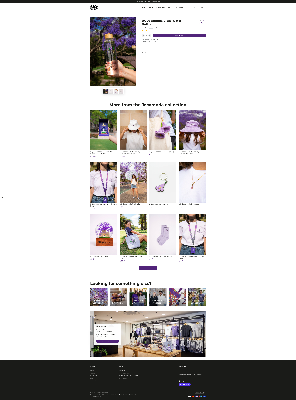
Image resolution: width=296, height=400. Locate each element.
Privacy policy (114, 394)
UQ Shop (96, 392)
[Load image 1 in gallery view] (105, 91)
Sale (91, 378)
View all (148, 267)
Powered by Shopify (95, 394)
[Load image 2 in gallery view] (110, 91)
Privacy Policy (123, 378)
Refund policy (105, 394)
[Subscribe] (205, 371)
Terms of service (123, 394)
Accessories (94, 375)
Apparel (92, 373)
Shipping (151, 27)
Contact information (97, 396)
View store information (150, 44)
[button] (194, 7)
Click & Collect (124, 373)
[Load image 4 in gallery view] (121, 91)
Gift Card (93, 380)
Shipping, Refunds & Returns (128, 375)
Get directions (107, 341)
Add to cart (179, 35)
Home (92, 370)
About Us (122, 370)
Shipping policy (133, 394)
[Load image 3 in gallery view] (116, 91)
